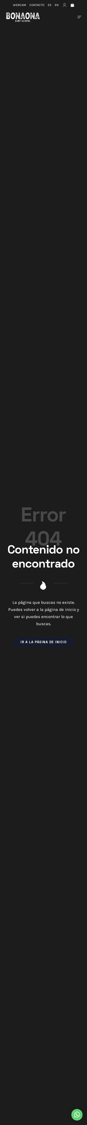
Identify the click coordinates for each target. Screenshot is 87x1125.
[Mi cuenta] (64, 4)
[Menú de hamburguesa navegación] (79, 17)
